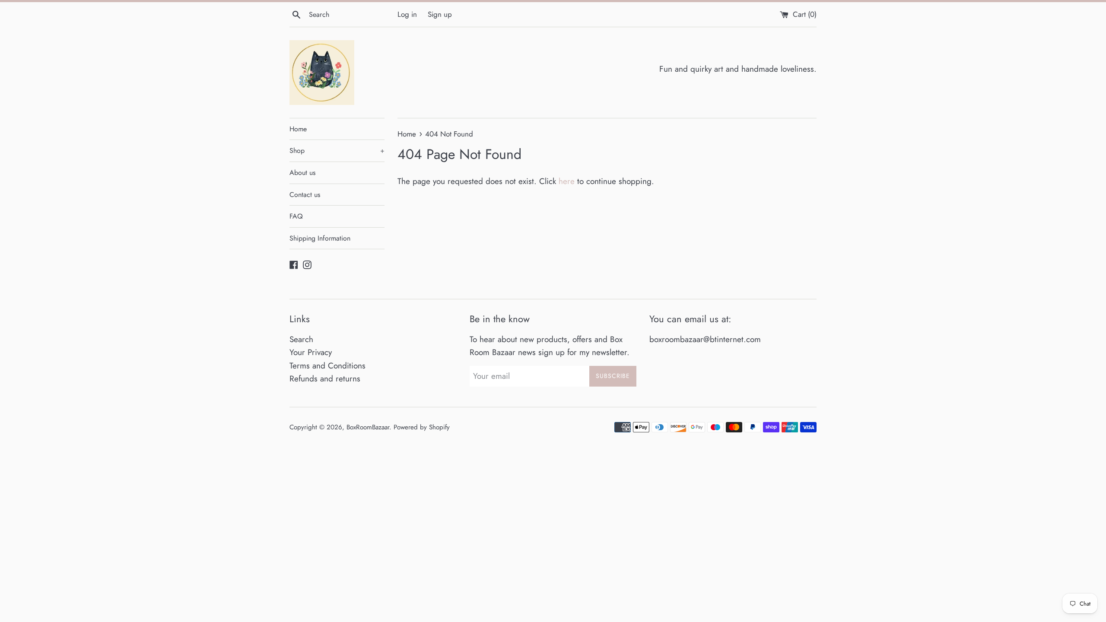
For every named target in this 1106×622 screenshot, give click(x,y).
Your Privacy (310, 352)
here (567, 181)
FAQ (296, 216)
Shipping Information (319, 238)
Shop (337, 151)
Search (301, 339)
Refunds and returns (324, 378)
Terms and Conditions (327, 365)
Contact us (304, 195)
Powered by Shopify (422, 427)
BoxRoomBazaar (367, 427)
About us (302, 173)
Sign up (440, 14)
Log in (407, 14)
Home (298, 129)
